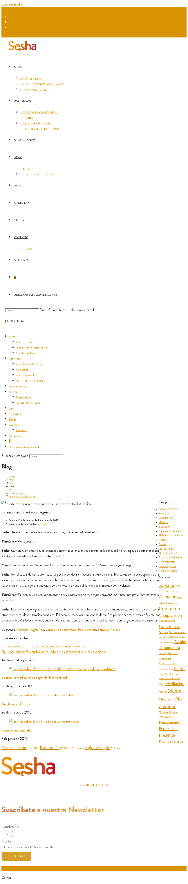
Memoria (163, 692)
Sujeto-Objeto (97, 747)
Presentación (23, 397)
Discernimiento (177, 632)
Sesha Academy (17, 386)
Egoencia (37, 629)
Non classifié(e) (168, 553)
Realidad (33, 748)
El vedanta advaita (26, 353)
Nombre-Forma (168, 712)
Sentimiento (78, 748)
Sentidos (103, 629)
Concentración (167, 620)
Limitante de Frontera (169, 678)
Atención (23, 629)
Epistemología (166, 642)
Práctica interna (14, 747)
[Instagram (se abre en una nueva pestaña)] (11, 22)
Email (5, 834)
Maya (161, 684)
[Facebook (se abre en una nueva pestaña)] (11, 16)
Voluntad (116, 748)
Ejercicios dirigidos (26, 375)
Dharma (163, 522)
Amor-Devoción (168, 509)
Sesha (12, 337)
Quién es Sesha (24, 342)
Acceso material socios (28, 403)
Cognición (169, 608)
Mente (162, 544)
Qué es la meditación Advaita (32, 348)
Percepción (168, 728)
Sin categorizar (44, 524)
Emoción (173, 636)
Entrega (181, 637)
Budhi (179, 597)
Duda (161, 637)
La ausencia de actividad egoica (22, 496)
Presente (167, 735)
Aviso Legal (70, 869)
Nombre (8, 826)
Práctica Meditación (170, 557)
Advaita (166, 585)
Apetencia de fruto (168, 591)
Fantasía (162, 653)
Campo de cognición (168, 603)
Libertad (174, 674)
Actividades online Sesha (29, 364)
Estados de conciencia (61, 629)
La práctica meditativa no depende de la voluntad (34, 677)
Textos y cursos (168, 570)
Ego (166, 637)
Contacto (14, 425)
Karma (163, 539)
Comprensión (170, 615)
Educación (165, 526)
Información (166, 669)
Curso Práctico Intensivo (29, 381)
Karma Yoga (164, 674)
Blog (11, 408)
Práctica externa (171, 741)
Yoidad (115, 629)
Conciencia (165, 517)
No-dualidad (166, 548)
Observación (165, 717)
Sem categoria (167, 561)
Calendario (22, 370)
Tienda (12, 419)
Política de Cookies (113, 869)
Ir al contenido (11, 4)
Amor (178, 585)
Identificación (168, 663)
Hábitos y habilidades (171, 535)
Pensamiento (169, 722)
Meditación (174, 683)
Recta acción (87, 629)
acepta (6, 841)
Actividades (15, 359)
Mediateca (15, 414)
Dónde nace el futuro (15, 704)
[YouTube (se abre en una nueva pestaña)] (11, 27)
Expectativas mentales (16, 730)
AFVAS (13, 392)
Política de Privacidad (89, 869)
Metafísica (167, 699)
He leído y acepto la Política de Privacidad (30, 847)
